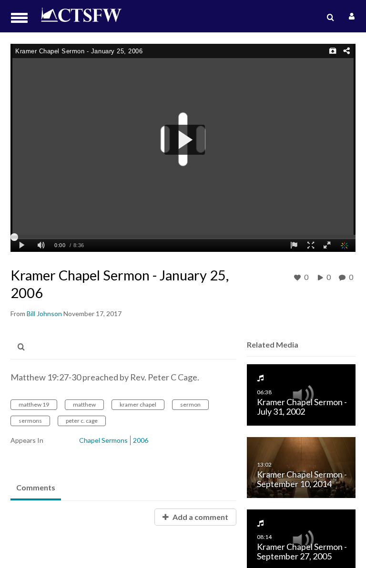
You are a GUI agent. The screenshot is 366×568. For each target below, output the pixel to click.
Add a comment (199, 516)
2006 (140, 440)
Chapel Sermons (103, 440)
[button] (22, 18)
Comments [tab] (35, 487)
